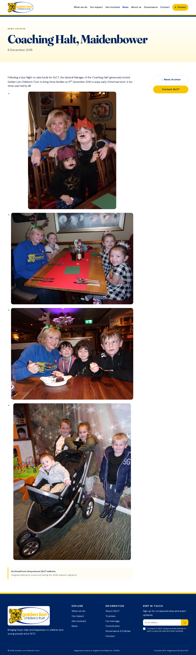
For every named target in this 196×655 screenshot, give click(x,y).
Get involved (112, 7)
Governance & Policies (118, 631)
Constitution (113, 626)
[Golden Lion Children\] (33, 7)
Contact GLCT (171, 89)
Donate (180, 7)
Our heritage (113, 621)
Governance (151, 7)
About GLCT (112, 611)
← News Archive (171, 79)
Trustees (110, 616)
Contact (165, 7)
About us (136, 7)
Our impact (96, 7)
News (125, 7)
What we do (80, 7)
